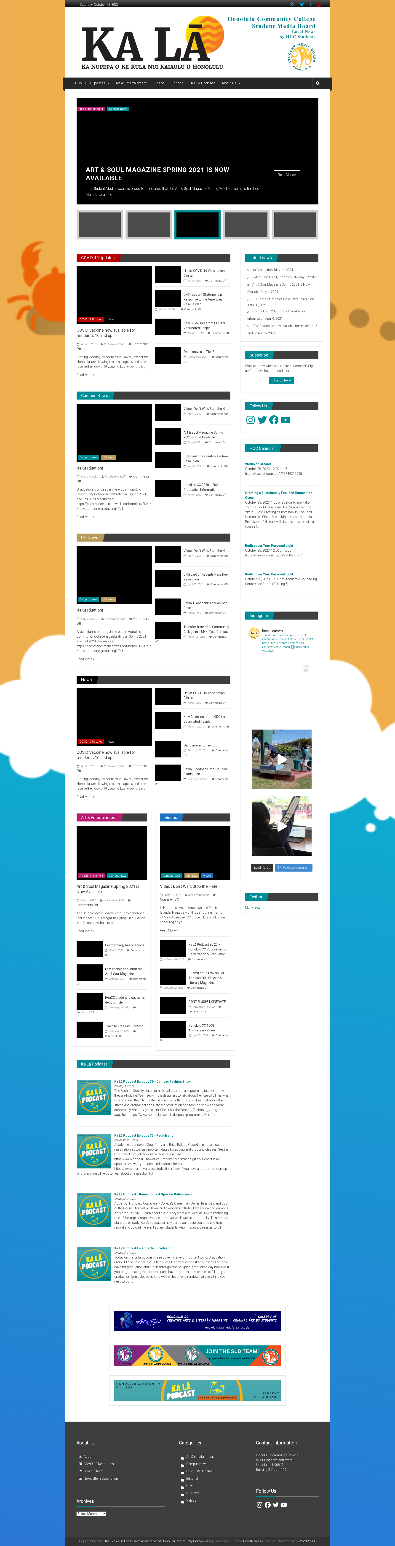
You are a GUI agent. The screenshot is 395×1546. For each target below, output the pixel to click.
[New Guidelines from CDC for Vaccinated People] (168, 326)
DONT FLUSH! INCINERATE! (208, 1002)
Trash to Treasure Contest (124, 1026)
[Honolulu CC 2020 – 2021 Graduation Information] (168, 488)
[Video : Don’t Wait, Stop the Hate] (168, 412)
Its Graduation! (90, 468)
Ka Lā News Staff (114, 344)
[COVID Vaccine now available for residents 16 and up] (114, 295)
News (111, 319)
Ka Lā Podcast (203, 83)
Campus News (118, 108)
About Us (229, 83)
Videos (159, 83)
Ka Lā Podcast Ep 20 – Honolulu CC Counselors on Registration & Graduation (208, 949)
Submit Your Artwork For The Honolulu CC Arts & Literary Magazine (206, 978)
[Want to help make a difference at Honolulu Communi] (282, 759)
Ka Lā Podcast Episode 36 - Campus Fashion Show (152, 1081)
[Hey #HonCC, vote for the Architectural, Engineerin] (282, 693)
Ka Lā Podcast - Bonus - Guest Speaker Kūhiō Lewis (153, 1194)
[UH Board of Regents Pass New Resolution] (168, 460)
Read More (286, 175)
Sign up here (282, 380)
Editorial (177, 83)
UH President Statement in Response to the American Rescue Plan (203, 299)
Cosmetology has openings (124, 945)
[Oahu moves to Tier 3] (168, 355)
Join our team (94, 1471)
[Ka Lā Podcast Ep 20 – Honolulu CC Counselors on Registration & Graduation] (173, 948)
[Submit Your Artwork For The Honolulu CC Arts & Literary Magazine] (173, 977)
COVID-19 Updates (90, 83)
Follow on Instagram (296, 867)
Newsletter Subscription (101, 1478)
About (88, 1456)
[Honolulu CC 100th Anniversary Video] (173, 1029)
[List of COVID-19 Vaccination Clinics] (168, 274)
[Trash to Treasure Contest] (90, 1029)
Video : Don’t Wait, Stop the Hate (207, 409)
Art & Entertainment (131, 83)
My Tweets (253, 907)
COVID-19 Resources (99, 1464)
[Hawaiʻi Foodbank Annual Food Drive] (168, 606)
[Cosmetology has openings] (90, 948)
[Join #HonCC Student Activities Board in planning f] (282, 826)
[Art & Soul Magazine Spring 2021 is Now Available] (168, 436)
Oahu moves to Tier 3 (199, 352)
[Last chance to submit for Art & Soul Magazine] (90, 972)
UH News (108, 457)
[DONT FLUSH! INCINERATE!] (173, 1005)
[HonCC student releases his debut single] (90, 1001)
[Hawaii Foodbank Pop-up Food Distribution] (168, 772)
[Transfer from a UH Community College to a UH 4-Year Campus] (168, 630)
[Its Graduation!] (114, 433)
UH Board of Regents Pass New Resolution (283, 299)
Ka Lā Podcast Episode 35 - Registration (144, 1135)
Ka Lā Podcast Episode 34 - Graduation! (144, 1248)
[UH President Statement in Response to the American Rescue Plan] (168, 298)
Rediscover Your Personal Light (269, 546)
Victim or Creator (258, 464)
